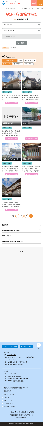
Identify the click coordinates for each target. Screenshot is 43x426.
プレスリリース (9, 394)
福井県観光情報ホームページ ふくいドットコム (11, 3)
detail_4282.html (11, 87)
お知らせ (6, 397)
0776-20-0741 (11, 374)
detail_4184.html (31, 87)
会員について (8, 400)
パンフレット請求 (11, 346)
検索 (22, 43)
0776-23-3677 (11, 359)
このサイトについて (10, 403)
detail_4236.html (11, 194)
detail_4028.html (11, 159)
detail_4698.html (11, 123)
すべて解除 (13, 47)
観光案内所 (7, 391)
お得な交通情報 (34, 3)
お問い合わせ (27, 346)
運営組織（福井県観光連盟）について (16, 388)
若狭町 (4, 47)
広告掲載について (9, 406)
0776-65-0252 (11, 355)
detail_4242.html (31, 159)
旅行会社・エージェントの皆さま (20, 8)
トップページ (5, 8)
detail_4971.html (31, 123)
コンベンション (35, 8)
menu (40, 4)
